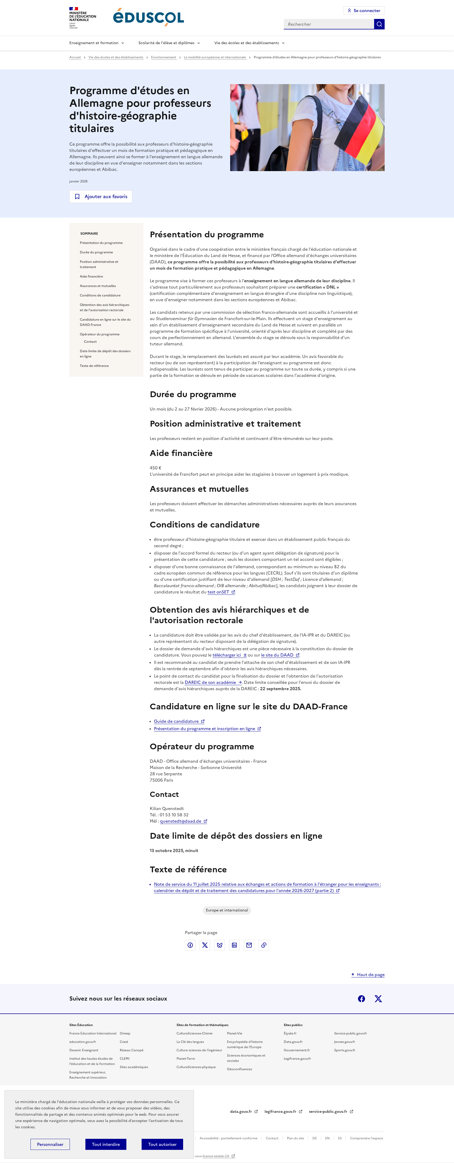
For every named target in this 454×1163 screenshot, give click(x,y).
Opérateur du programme (100, 334)
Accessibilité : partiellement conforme (229, 1138)
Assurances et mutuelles (98, 286)
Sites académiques (134, 1067)
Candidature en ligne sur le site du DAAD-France (105, 322)
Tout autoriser (162, 1144)
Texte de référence (94, 365)
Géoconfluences (239, 1069)
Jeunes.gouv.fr (344, 1041)
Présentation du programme (101, 242)
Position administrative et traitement (99, 264)
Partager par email (249, 945)
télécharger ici (227, 655)
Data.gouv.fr (293, 1041)
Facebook (361, 998)
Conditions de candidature (100, 295)
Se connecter (367, 10)
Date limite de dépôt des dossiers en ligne (105, 354)
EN (328, 1138)
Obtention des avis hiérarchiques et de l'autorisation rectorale (104, 307)
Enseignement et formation (93, 43)
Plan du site (296, 1138)
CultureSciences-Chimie (195, 1033)
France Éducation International (92, 1033)
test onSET (218, 592)
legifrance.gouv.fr (281, 1111)
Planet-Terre (186, 1058)
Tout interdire (106, 1144)
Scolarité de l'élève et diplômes (166, 43)
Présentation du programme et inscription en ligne (204, 728)
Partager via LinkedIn (234, 945)
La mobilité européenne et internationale (215, 57)
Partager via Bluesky (219, 945)
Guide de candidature (176, 721)
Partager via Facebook (190, 945)
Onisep (125, 1033)
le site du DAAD (277, 655)
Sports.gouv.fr (344, 1050)
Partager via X (205, 945)
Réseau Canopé (131, 1050)
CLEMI (125, 1058)
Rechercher (379, 24)
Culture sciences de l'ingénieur (199, 1050)
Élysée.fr (290, 1033)
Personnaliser (50, 1144)
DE (315, 1138)
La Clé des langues (190, 1041)
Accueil (75, 57)
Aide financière (91, 276)
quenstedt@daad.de (180, 821)
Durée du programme (96, 252)
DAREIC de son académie (210, 682)
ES (340, 1138)
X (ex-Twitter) (378, 998)
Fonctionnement (164, 57)
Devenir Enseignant (83, 1050)
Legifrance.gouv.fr (297, 1058)
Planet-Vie (234, 1033)
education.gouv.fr (82, 1041)
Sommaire (89, 233)
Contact (90, 341)
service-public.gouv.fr (328, 1111)
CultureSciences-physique (196, 1067)
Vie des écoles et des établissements (246, 43)
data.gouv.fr (241, 1111)
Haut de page (371, 974)
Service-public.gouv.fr (350, 1033)
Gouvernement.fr (297, 1050)
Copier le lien (264, 945)
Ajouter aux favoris (106, 196)
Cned (124, 1041)
